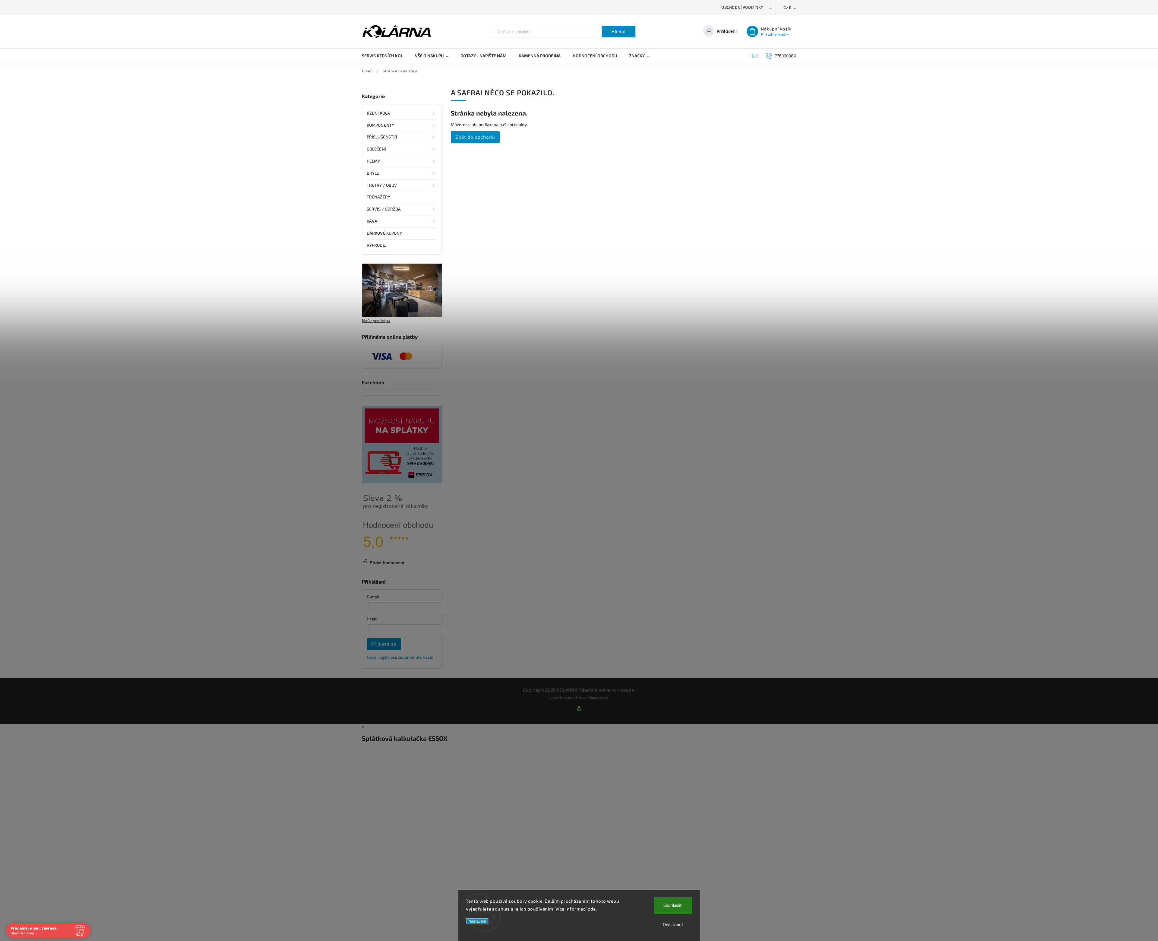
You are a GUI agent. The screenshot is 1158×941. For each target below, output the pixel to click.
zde (592, 908)
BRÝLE (373, 173)
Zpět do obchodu (475, 137)
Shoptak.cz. (599, 697)
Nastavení (477, 921)
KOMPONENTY (380, 125)
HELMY (373, 160)
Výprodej (377, 245)
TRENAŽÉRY (378, 196)
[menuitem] (385, 55)
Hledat (619, 31)
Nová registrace (382, 657)
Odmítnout (673, 925)
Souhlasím (672, 905)
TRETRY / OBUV (382, 185)
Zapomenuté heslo (415, 657)
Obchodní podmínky (742, 7)
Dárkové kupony (384, 233)
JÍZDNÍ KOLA (378, 113)
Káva (372, 220)
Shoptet (568, 697)
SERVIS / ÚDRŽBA (384, 208)
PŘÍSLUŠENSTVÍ (382, 136)
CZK (787, 7)
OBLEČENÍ (376, 148)
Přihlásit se (384, 644)
